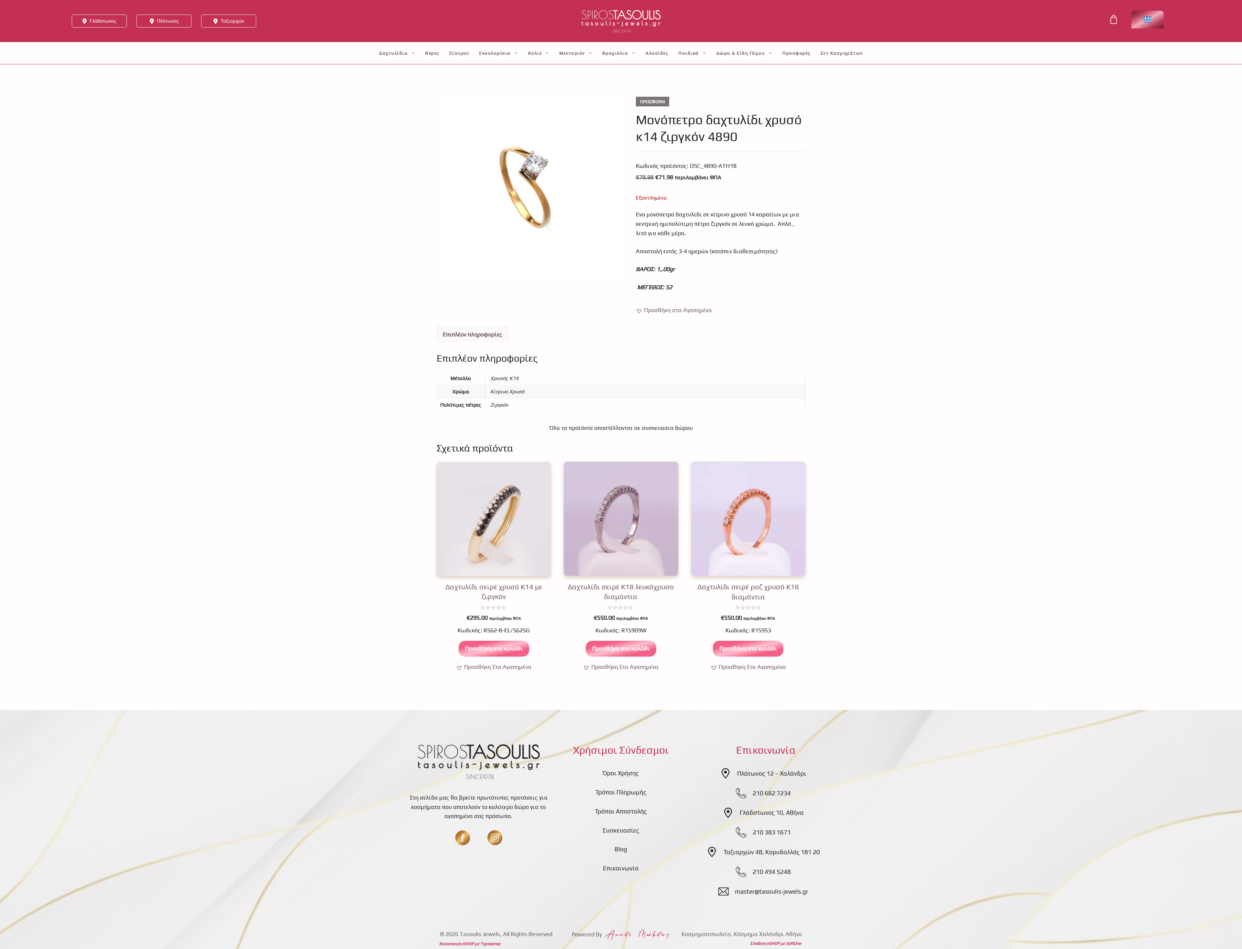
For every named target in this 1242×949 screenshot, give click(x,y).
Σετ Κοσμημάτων (842, 53)
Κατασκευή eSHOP (456, 943)
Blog (621, 849)
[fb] (462, 838)
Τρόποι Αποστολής (621, 811)
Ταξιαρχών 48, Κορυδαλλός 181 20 (772, 852)
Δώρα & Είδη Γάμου (740, 53)
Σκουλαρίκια (495, 53)
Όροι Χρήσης (621, 773)
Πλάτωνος (168, 21)
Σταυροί (459, 53)
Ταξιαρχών (232, 21)
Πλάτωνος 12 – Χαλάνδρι (771, 773)
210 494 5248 (772, 871)
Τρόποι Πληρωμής (620, 792)
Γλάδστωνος (103, 21)
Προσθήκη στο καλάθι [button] (494, 648)
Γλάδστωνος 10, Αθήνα (772, 812)
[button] (674, 310)
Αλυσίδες (657, 53)
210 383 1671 (772, 832)
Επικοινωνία (621, 868)
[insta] (495, 838)
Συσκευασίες (621, 830)
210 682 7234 (772, 793)
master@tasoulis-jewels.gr (771, 891)
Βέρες (432, 53)
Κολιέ (535, 53)
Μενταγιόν (572, 53)
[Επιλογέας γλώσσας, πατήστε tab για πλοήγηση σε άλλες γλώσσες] (1147, 19)
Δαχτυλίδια (393, 53)
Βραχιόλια (615, 53)
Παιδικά (688, 53)
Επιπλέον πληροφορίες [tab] (472, 334)
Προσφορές (796, 53)
